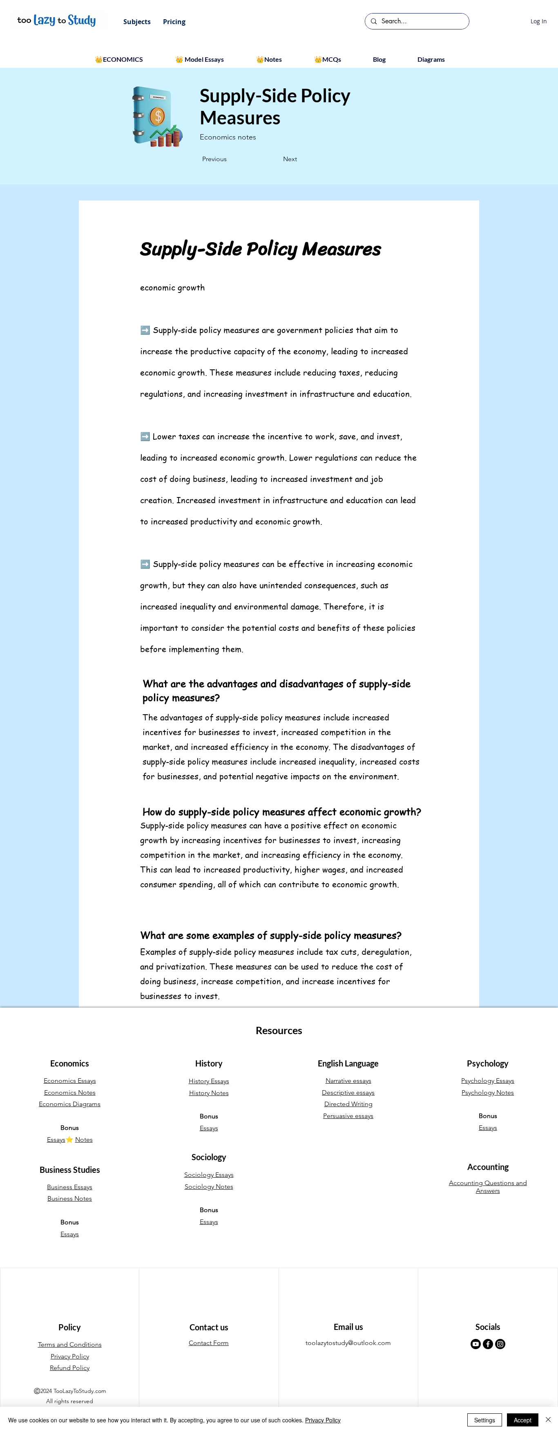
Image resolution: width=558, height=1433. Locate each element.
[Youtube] (476, 1344)
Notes (84, 1139)
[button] (137, 21)
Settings (484, 1420)
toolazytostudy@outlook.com (348, 1343)
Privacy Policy (323, 1420)
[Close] (548, 1419)
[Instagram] (500, 1344)
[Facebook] (488, 1344)
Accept (522, 1420)
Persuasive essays (348, 1116)
